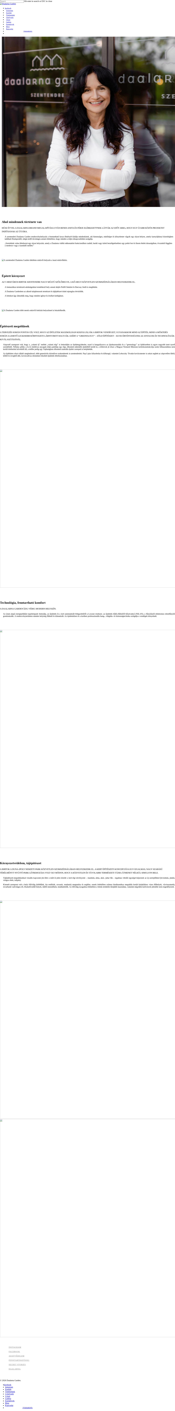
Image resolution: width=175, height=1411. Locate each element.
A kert (7, 1396)
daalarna (15, 1369)
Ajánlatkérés (27, 1408)
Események (9, 1401)
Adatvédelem (16, 1356)
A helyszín (9, 1394)
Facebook (14, 1352)
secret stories (17, 1365)
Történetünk (10, 1392)
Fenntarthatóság (19, 1360)
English (8, 1389)
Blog (7, 1403)
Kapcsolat (9, 1405)
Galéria (8, 1398)
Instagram (15, 1347)
